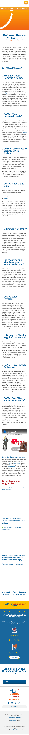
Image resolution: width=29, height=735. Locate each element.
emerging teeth (6, 93)
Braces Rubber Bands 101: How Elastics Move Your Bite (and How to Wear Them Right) (13, 557)
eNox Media (13, 720)
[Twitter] (19, 703)
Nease (10, 463)
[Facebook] (9, 703)
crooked (25, 132)
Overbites (6, 198)
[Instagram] (15, 703)
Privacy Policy (16, 729)
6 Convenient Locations (13, 682)
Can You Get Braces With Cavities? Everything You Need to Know (13, 521)
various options (11, 466)
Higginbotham (17, 463)
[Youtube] (12, 703)
